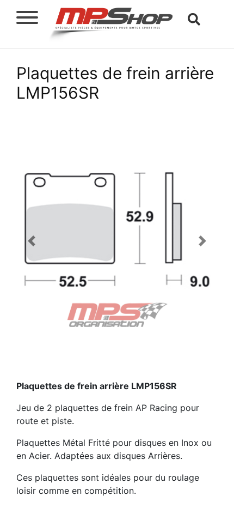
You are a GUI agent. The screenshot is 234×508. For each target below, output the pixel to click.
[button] (31, 240)
